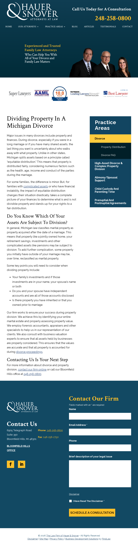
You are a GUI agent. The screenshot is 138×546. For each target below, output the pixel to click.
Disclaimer (74, 494)
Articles (89, 27)
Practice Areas (54, 27)
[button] (135, 526)
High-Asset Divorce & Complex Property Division (109, 166)
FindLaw (106, 539)
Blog (75, 27)
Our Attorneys (27, 27)
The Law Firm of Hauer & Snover (62, 535)
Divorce (100, 138)
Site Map (43, 539)
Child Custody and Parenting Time (107, 190)
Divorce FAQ (108, 155)
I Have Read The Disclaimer (88, 501)
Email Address (78, 425)
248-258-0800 (113, 18)
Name (72, 409)
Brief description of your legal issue (90, 456)
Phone (73, 440)
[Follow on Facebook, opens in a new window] (10, 464)
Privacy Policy (57, 539)
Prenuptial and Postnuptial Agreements (110, 202)
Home (8, 27)
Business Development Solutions (81, 539)
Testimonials (108, 27)
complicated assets (35, 186)
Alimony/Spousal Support (106, 179)
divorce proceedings (29, 351)
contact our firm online (32, 369)
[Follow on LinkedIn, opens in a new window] (21, 464)
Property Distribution (113, 147)
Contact (127, 27)
